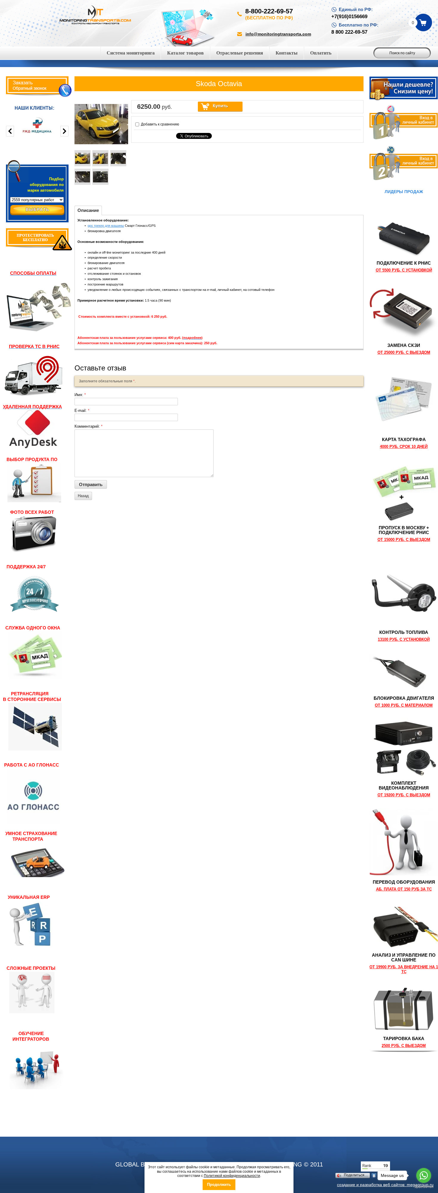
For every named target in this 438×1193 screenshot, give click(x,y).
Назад (83, 496)
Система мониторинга (131, 52)
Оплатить (320, 52)
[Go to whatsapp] (423, 1175)
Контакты (287, 52)
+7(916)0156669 (349, 16)
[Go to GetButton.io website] (423, 1187)
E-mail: (81, 410)
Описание (88, 210)
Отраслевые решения (239, 52)
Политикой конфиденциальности (232, 1176)
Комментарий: (88, 426)
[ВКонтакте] (374, 1176)
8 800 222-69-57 (349, 32)
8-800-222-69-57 (269, 11)
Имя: (80, 395)
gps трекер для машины (106, 225)
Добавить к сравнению (159, 124)
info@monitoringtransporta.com (278, 34)
